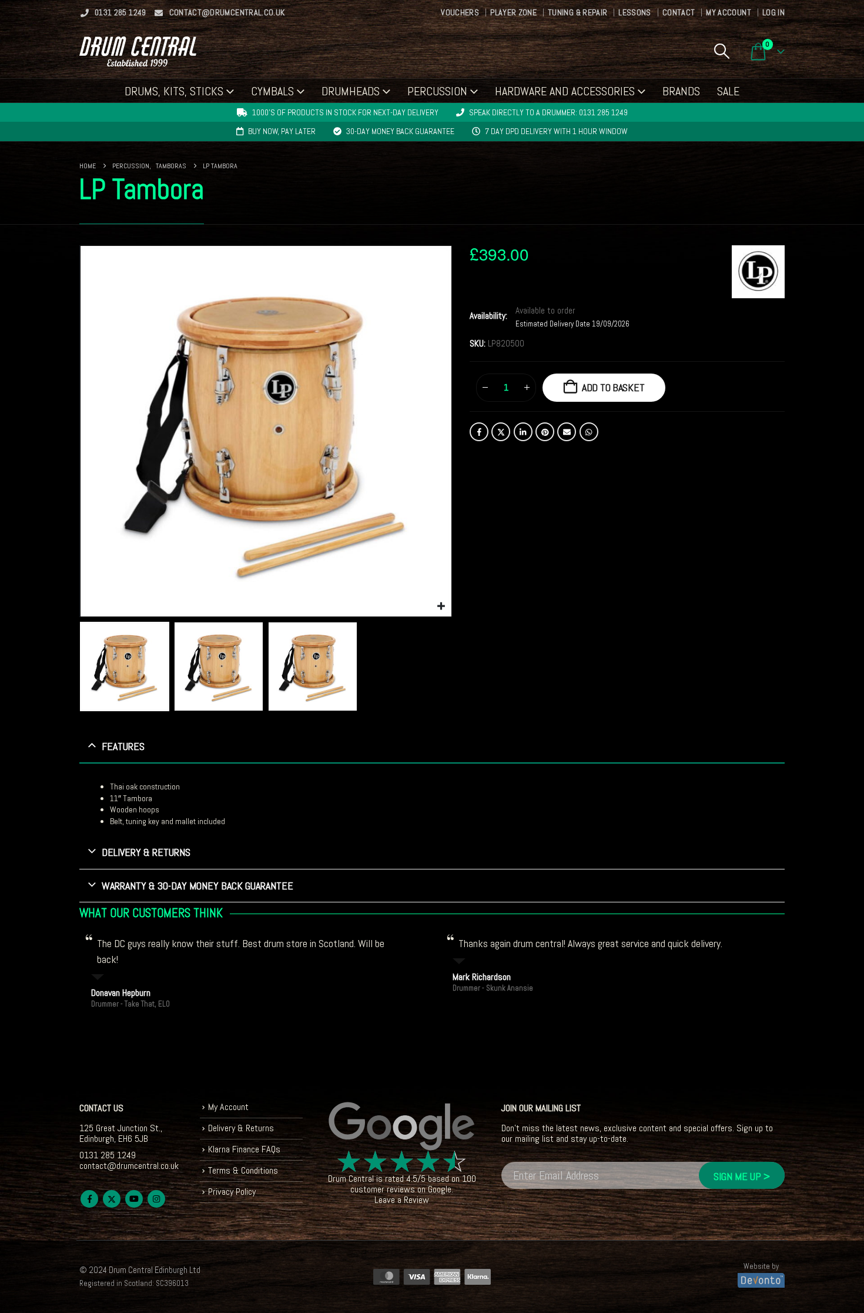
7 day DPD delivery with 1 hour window (556, 131)
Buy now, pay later (282, 131)
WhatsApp (589, 431)
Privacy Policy (232, 1191)
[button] (721, 51)
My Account (728, 12)
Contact (678, 12)
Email (566, 431)
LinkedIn (523, 431)
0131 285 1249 (120, 12)
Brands (681, 91)
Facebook (479, 431)
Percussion (437, 91)
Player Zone (513, 12)
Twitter (500, 431)
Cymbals (272, 91)
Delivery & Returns (241, 1128)
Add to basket (613, 387)
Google (439, 1189)
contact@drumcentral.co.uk (227, 12)
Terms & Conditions (243, 1170)
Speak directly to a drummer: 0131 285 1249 (548, 112)
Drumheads (351, 91)
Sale (728, 91)
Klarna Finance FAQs (244, 1149)
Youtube (134, 1199)
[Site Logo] (137, 51)
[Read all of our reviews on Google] (402, 1126)
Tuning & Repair (577, 12)
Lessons (634, 12)
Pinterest (544, 431)
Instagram (156, 1199)
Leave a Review (401, 1200)
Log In (773, 12)
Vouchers (460, 12)
